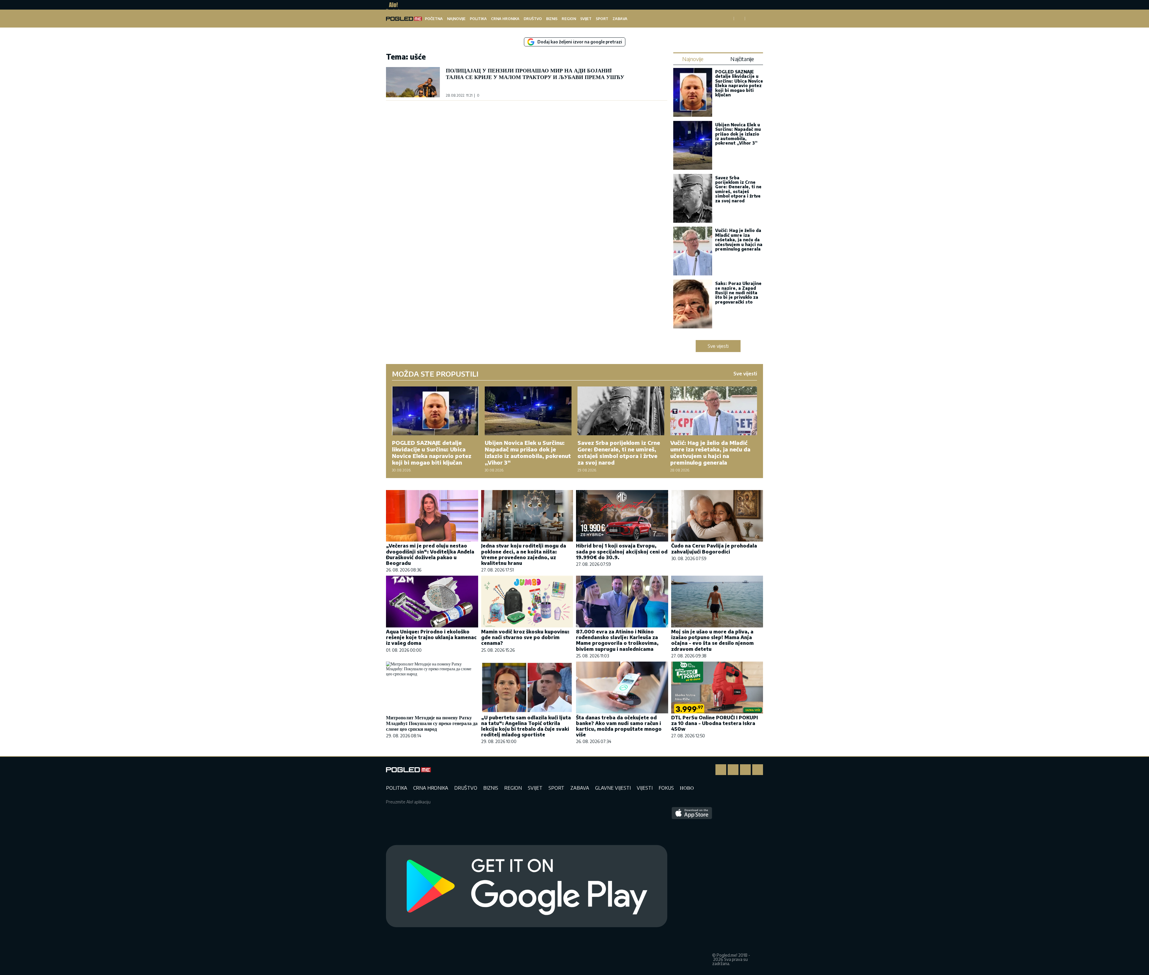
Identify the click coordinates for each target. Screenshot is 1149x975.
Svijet (586, 18)
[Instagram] (733, 769)
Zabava (620, 18)
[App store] (692, 886)
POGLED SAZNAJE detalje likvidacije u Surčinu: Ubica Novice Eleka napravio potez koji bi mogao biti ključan (739, 83)
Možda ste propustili (435, 373)
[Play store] (526, 886)
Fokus (666, 788)
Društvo (533, 18)
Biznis (551, 18)
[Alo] (392, 4)
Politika (478, 18)
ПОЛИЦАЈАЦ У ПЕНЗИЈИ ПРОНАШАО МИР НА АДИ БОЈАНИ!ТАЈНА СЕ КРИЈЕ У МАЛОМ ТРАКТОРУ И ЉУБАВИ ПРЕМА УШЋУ (535, 73)
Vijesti (645, 788)
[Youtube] (757, 769)
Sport (602, 18)
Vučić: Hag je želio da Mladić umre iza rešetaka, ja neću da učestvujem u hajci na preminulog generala (738, 239)
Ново (687, 788)
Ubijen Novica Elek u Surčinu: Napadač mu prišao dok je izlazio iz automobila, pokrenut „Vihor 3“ (738, 134)
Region (569, 18)
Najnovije (456, 18)
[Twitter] (745, 769)
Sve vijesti (718, 346)
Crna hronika (505, 18)
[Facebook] (720, 769)
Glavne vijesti (613, 788)
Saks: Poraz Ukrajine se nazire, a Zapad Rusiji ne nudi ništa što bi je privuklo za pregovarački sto (738, 292)
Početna (434, 18)
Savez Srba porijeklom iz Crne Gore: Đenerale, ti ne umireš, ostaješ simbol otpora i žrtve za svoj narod (738, 189)
